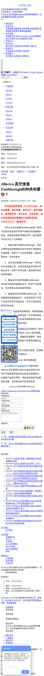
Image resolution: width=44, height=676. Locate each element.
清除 (11, 432)
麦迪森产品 (10, 36)
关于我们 (9, 56)
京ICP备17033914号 (13, 600)
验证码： (5, 423)
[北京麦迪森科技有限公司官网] (14, 9)
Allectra (18, 36)
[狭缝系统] (2, 63)
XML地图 (27, 600)
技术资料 (25, 46)
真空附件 (15, 31)
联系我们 (9, 53)
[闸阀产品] (2, 68)
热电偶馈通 (34, 29)
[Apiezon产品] (2, 65)
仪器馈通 (9, 29)
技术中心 (9, 43)
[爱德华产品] (2, 70)
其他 (30, 38)
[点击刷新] (29, 427)
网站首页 (9, 24)
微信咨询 (9, 640)
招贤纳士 (25, 56)
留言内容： (6, 411)
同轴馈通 (17, 29)
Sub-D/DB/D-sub (23, 391)
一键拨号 (9, 638)
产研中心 (9, 41)
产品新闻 (9, 51)
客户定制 (9, 46)
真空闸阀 (9, 123)
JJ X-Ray (25, 36)
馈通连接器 (35, 391)
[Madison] (2, 60)
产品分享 (25, 51)
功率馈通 (25, 29)
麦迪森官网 (11, 603)
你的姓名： (6, 396)
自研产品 (9, 140)
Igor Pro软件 (10, 38)
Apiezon (9, 99)
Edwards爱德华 (22, 38)
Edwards (9, 91)
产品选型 (17, 46)
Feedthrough (12, 391)
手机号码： (6, 401)
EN (29, 5)
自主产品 (9, 26)
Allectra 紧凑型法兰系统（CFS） (27, 463)
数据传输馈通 (25, 31)
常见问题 (17, 51)
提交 (3, 432)
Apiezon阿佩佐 (35, 36)
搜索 (25, 77)
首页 (12, 171)
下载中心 (33, 46)
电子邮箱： (6, 406)
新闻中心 (9, 48)
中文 (23, 5)
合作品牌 (9, 33)
